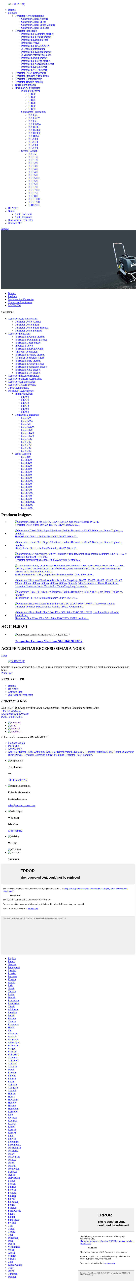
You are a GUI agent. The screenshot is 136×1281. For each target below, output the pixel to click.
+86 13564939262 (11, 710)
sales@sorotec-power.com (15, 713)
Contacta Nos (15, 223)
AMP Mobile (15, 748)
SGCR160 (33, 135)
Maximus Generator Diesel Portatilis (73, 754)
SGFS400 (33, 169)
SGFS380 (33, 166)
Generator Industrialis (26, 30)
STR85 (31, 108)
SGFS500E (34, 178)
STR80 (31, 105)
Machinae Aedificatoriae (27, 87)
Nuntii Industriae (23, 217)
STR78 (31, 102)
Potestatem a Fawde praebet (35, 60)
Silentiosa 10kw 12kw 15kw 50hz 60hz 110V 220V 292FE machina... (52, 618)
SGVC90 (33, 147)
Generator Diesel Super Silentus (38, 24)
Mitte (4, 655)
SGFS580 (33, 184)
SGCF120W (34, 123)
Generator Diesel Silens (33, 21)
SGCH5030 (34, 132)
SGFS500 (33, 175)
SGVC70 (33, 141)
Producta (12, 12)
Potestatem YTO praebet (34, 69)
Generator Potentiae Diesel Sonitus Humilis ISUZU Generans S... (49, 606)
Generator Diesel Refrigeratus (30, 72)
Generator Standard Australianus (32, 75)
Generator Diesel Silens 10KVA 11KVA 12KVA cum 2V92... (47, 524)
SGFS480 (33, 172)
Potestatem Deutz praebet (34, 39)
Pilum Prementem (30, 90)
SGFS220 (33, 163)
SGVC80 (33, 144)
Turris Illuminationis (25, 84)
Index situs (13, 745)
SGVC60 (33, 138)
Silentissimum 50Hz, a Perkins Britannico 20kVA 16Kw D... (46, 536)
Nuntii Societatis (23, 214)
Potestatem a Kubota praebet (36, 51)
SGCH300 (33, 126)
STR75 (31, 99)
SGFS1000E (34, 199)
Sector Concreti (29, 150)
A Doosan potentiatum (33, 48)
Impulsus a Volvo (30, 42)
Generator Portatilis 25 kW (98, 751)
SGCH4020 (34, 129)
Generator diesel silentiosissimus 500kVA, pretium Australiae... (47, 559)
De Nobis (13, 208)
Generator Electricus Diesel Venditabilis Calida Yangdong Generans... (51, 586)
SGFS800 (33, 196)
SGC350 (32, 153)
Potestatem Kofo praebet (34, 66)
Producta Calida (16, 742)
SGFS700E (34, 190)
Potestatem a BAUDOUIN (35, 45)
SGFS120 (33, 159)
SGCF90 (32, 114)
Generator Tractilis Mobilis (29, 81)
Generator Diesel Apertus (34, 18)
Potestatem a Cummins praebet (37, 33)
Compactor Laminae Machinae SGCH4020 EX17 (48, 641)
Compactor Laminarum (33, 111)
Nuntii (11, 211)
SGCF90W (34, 117)
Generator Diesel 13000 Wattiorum (26, 751)
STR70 (31, 96)
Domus (12, 9)
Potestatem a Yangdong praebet (37, 63)
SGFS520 (33, 181)
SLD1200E (34, 205)
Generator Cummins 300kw (38, 754)
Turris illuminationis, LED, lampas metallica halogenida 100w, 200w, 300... (54, 574)
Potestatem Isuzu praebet (34, 57)
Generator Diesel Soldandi (35, 27)
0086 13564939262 (11, 716)
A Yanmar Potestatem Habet (36, 54)
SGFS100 (33, 156)
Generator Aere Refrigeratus (29, 15)
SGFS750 (33, 193)
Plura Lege (7, 673)
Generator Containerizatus (28, 78)
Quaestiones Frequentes (20, 220)
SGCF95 (32, 120)
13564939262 (15, 830)
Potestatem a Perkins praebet (36, 36)
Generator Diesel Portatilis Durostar (64, 751)
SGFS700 (33, 187)
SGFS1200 (34, 202)
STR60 (31, 93)
